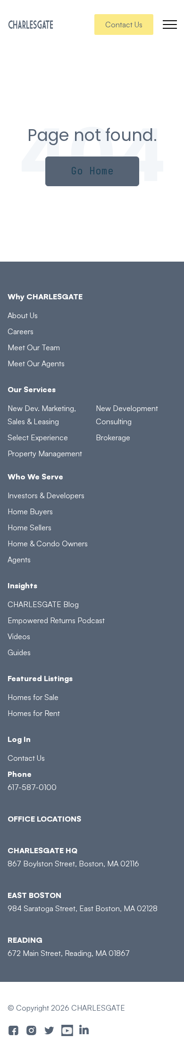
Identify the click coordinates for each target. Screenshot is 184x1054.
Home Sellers (29, 527)
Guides (19, 652)
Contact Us (123, 24)
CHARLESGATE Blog (43, 604)
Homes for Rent (34, 713)
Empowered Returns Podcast (56, 620)
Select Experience (38, 437)
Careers (20, 331)
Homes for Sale (33, 697)
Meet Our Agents (36, 363)
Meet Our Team (34, 347)
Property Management (45, 453)
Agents (19, 559)
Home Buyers (30, 511)
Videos (19, 636)
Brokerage (113, 437)
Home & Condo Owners (48, 543)
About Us (23, 315)
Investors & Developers (46, 495)
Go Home (92, 171)
